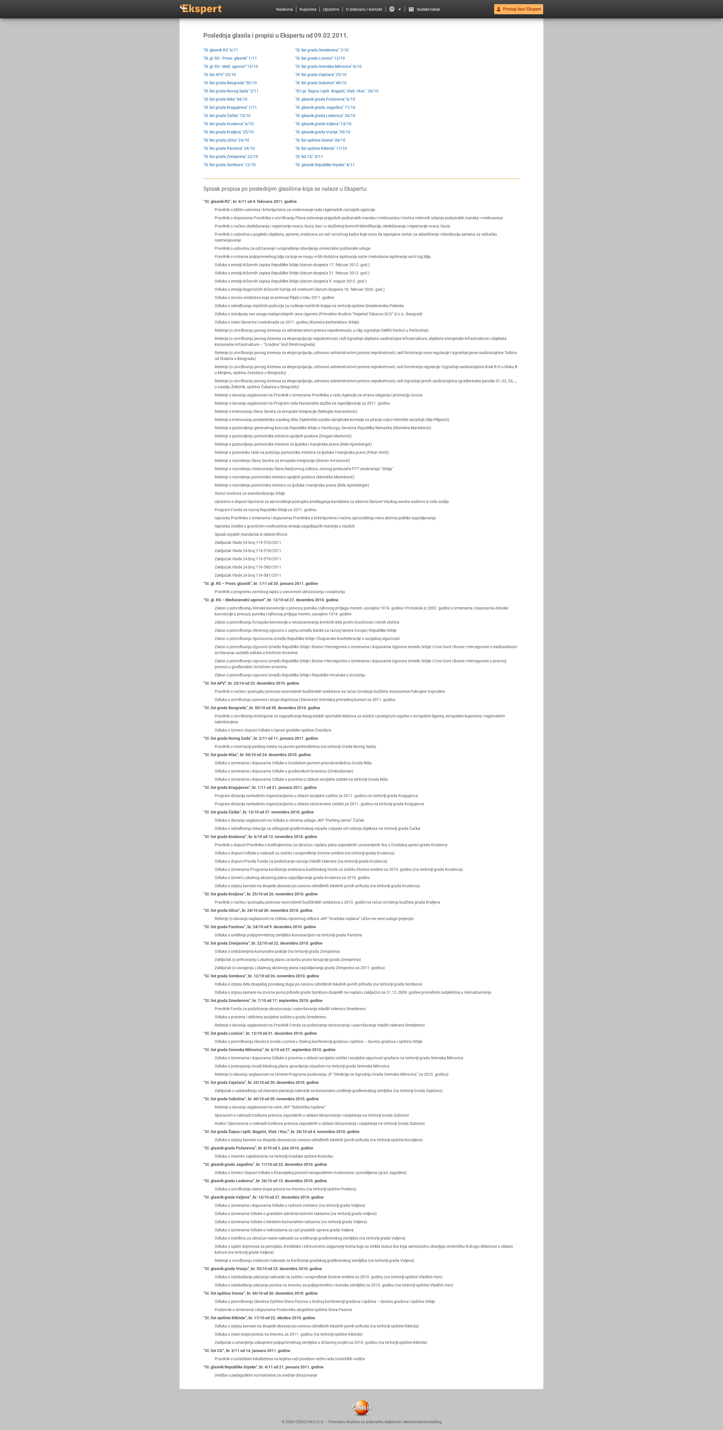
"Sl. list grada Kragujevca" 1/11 (230, 107)
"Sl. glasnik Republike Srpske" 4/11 (325, 164)
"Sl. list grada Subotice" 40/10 (321, 83)
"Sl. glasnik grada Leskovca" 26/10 (325, 115)
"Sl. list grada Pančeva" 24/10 (229, 148)
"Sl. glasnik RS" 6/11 (220, 50)
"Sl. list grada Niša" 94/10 (225, 99)
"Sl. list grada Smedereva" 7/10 (322, 50)
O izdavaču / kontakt (364, 9)
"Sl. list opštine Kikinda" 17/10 (321, 148)
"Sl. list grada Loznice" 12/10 (320, 58)
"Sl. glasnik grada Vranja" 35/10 (322, 132)
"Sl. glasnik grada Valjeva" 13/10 (323, 123)
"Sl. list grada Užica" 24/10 (226, 140)
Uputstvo (331, 9)
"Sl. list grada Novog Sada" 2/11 (231, 91)
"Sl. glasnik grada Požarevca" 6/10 (325, 99)
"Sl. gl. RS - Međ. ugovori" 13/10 (230, 66)
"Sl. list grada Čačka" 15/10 (227, 115)
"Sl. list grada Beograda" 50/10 (230, 83)
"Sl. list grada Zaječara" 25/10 (321, 74)
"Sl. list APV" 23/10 (219, 74)
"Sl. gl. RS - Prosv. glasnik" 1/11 (230, 58)
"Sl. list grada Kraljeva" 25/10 (228, 132)
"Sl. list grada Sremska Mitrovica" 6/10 (328, 66)
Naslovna (284, 9)
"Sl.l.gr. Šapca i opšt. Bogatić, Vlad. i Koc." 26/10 (336, 91)
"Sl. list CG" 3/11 (309, 156)
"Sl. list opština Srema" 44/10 (320, 140)
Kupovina (308, 9)
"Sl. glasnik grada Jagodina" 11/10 (325, 107)
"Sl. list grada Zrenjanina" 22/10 (230, 156)
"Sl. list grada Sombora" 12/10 (229, 164)
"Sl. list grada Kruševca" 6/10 (228, 123)
